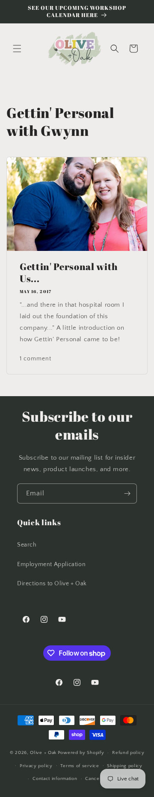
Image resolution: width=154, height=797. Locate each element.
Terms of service (79, 765)
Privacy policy (36, 765)
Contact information (55, 778)
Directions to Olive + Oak (52, 583)
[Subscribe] (127, 493)
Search (27, 544)
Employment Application (51, 564)
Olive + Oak (43, 752)
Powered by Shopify (81, 752)
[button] (17, 48)
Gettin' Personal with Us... (69, 273)
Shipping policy (124, 765)
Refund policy (128, 752)
